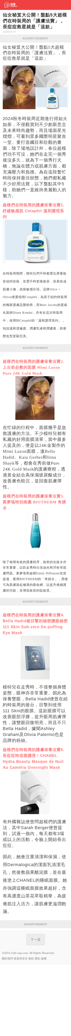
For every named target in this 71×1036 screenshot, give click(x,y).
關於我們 (7, 958)
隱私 (37, 958)
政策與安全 (21, 958)
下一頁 (36, 939)
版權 (44, 958)
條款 (31, 958)
